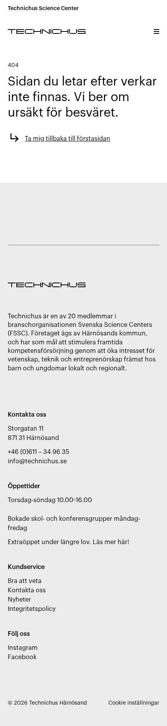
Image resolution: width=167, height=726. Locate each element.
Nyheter (19, 600)
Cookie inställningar (133, 703)
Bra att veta (25, 581)
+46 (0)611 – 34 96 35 (38, 452)
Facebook (22, 657)
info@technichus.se (37, 461)
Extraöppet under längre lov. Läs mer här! (68, 542)
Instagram (23, 648)
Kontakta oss (27, 590)
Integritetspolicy (32, 609)
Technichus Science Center (43, 8)
